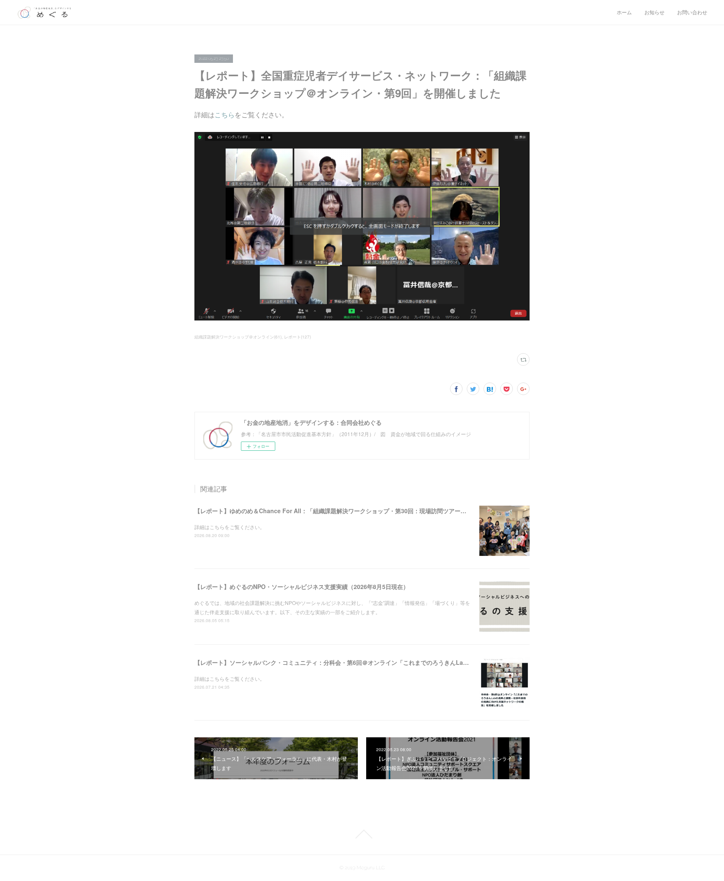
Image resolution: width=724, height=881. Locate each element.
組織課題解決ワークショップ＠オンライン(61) (238, 337)
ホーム (624, 13)
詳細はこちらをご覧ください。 (229, 526)
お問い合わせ (692, 13)
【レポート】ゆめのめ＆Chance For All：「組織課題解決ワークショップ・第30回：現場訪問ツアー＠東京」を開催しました (359, 510)
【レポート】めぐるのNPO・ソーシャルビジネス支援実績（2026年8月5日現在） (301, 586)
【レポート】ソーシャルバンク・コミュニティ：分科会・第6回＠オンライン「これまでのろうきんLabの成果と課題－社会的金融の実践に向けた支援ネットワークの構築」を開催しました (442, 662)
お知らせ (654, 13)
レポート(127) (297, 337)
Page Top (362, 834)
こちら (225, 114)
